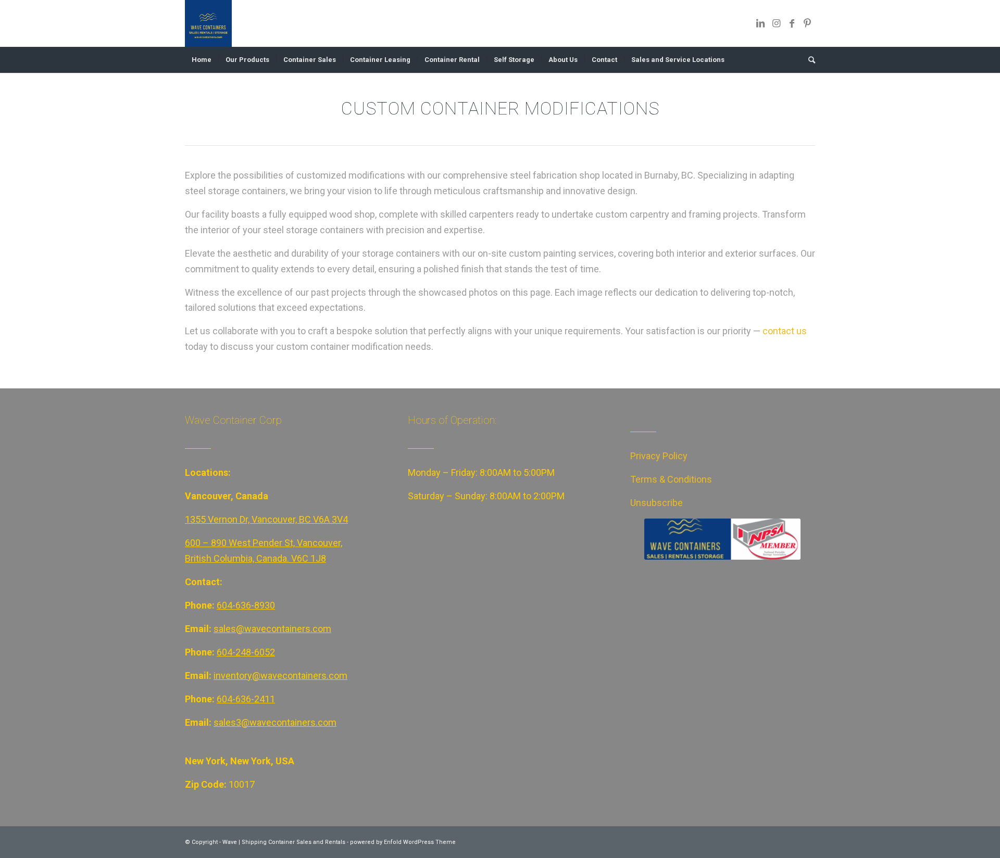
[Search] (808, 60)
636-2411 (255, 698)
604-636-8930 (246, 605)
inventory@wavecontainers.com (280, 675)
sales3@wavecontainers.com (275, 722)
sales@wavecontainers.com (272, 628)
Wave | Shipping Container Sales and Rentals (283, 842)
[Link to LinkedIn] (760, 23)
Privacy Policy (659, 455)
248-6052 (255, 652)
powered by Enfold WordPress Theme (403, 842)
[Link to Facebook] (791, 23)
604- (226, 652)
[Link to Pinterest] (807, 23)
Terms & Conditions (671, 479)
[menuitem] (201, 60)
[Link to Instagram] (776, 23)
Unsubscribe (656, 502)
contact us (784, 330)
